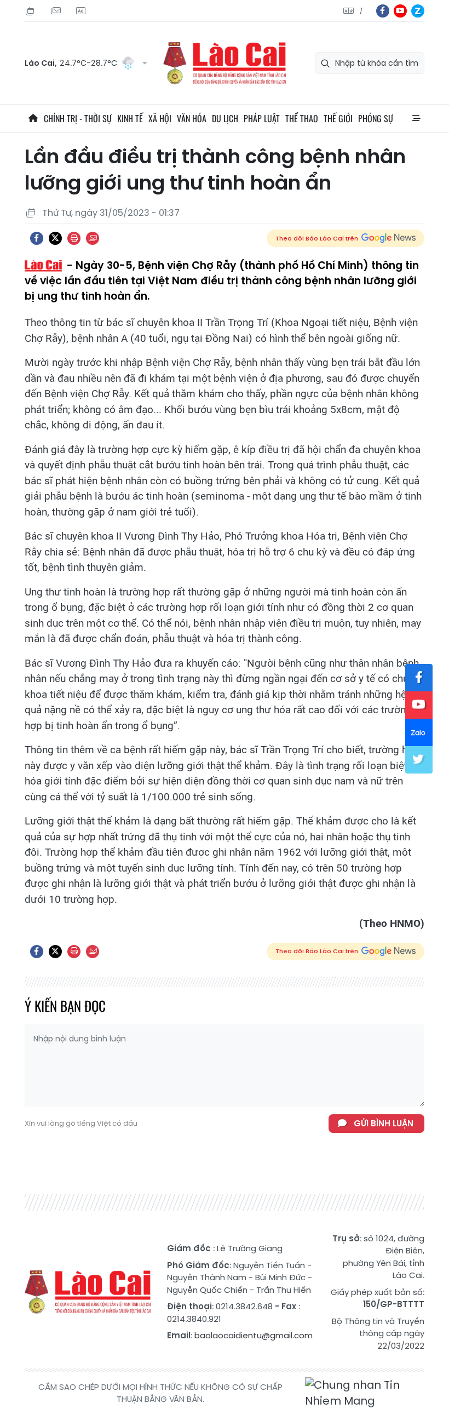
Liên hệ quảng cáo (82, 11)
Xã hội (159, 118)
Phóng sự (375, 118)
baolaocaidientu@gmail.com (253, 1335)
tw (419, 760)
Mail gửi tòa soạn (57, 11)
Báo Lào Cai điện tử (224, 63)
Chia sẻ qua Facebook (36, 238)
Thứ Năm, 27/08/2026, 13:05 (32, 11)
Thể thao (301, 118)
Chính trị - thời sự (78, 118)
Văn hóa (191, 118)
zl (417, 11)
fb (382, 11)
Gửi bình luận (383, 1123)
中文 (361, 11)
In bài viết (73, 238)
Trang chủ (33, 118)
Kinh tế (130, 118)
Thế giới (338, 118)
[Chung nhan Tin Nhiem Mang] (364, 1393)
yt (400, 11)
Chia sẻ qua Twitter (55, 238)
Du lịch (225, 118)
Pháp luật (262, 118)
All (416, 118)
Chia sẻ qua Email (92, 238)
